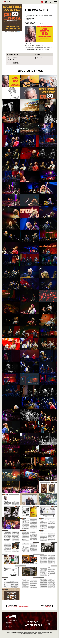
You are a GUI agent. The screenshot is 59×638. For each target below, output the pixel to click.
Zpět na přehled (51, 5)
